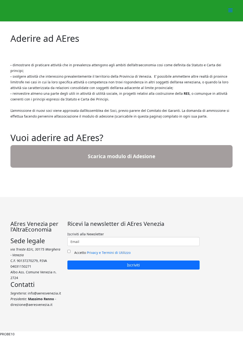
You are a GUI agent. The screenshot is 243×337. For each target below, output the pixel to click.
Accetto (102, 252)
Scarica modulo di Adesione (121, 156)
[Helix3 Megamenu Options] (230, 10)
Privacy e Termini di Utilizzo (109, 252)
